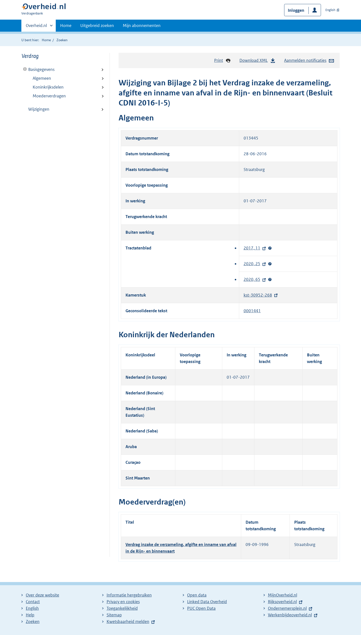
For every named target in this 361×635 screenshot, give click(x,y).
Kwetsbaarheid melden (128, 621)
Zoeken (62, 40)
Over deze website (42, 595)
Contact (33, 601)
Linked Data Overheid (207, 601)
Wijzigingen (38, 109)
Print (218, 60)
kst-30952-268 (259, 295)
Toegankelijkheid (122, 608)
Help (30, 615)
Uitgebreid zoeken (97, 25)
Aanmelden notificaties (305, 60)
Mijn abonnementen (142, 25)
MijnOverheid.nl (282, 595)
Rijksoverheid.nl (283, 601)
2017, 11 (253, 248)
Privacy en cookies (123, 601)
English (330, 10)
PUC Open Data (201, 608)
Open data (197, 595)
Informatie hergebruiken (129, 595)
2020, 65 (253, 279)
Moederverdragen (49, 96)
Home (65, 25)
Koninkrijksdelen (48, 87)
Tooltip (270, 248)
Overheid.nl (36, 27)
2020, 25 (253, 263)
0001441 (252, 310)
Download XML (253, 60)
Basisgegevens (38, 69)
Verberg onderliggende (25, 69)
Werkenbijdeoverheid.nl (291, 615)
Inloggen (296, 10)
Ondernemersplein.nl (288, 608)
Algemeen (42, 78)
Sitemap (114, 615)
